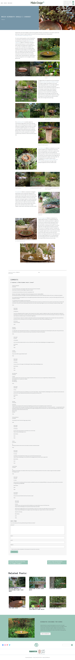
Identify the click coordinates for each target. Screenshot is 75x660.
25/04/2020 (14, 402)
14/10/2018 (14, 467)
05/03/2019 (14, 442)
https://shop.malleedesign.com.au (37, 364)
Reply (14, 324)
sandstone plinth (20, 122)
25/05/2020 (17, 502)
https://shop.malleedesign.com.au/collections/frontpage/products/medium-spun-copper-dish (31, 457)
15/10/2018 (15, 478)
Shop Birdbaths (45, 633)
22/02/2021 (15, 387)
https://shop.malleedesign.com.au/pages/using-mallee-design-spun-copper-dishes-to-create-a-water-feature (34, 509)
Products (3, 19)
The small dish (18, 191)
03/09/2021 (14, 328)
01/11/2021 (15, 338)
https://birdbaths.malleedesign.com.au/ (23, 35)
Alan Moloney (14, 373)
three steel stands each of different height (49, 81)
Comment (13, 524)
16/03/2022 (14, 286)
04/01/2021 (14, 374)
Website (12, 544)
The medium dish (41, 148)
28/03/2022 (15, 309)
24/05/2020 (15, 493)
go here (64, 630)
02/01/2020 (15, 426)
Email (12, 540)
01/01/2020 (14, 418)
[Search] (73, 2)
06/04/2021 (15, 360)
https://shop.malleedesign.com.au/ (46, 319)
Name (12, 535)
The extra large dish (42, 218)
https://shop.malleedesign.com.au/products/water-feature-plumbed (27, 506)
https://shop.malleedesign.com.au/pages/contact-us (45, 342)
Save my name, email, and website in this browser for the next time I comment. (25, 549)
